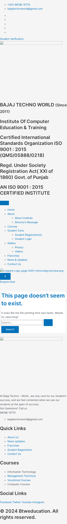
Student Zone (15, 230)
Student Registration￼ (28, 234)
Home (11, 209)
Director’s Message (26, 222)
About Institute (24, 217)
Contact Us (14, 264)
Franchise (13, 255)
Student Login (23, 238)
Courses (12, 226)
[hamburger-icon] (4, 203)
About (11, 213)
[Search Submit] (48, 322)
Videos (19, 251)
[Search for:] (27, 322)
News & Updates (17, 259)
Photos (19, 247)
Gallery (11, 243)
